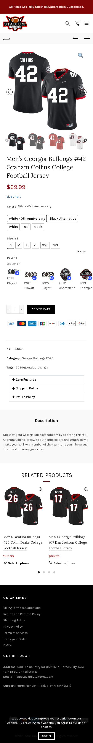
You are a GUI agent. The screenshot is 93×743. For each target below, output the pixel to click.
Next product (86, 38)
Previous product (75, 38)
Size (10, 238)
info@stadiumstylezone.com (33, 676)
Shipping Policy (27, 388)
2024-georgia (25, 367)
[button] (46, 380)
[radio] (26, 218)
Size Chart (13, 196)
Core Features (26, 379)
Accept (46, 736)
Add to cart (41, 309)
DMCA (7, 645)
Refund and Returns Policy (21, 614)
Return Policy (25, 397)
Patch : (12, 258)
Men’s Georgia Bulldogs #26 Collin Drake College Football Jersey (22, 542)
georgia (43, 367)
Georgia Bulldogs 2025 (37, 358)
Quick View (40, 489)
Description (46, 420)
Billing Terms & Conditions (22, 608)
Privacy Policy (13, 626)
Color (10, 206)
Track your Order (15, 639)
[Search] (67, 23)
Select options (18, 563)
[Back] (6, 38)
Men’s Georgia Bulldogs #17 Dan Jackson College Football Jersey (68, 542)
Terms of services (15, 633)
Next (85, 140)
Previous (7, 140)
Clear (83, 251)
